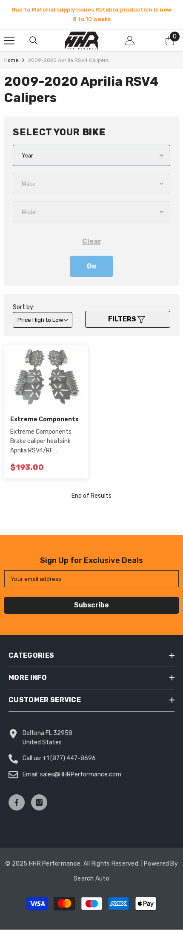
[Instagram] (39, 802)
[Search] (34, 40)
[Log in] (129, 40)
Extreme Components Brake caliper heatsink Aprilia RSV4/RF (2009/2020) (40, 441)
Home (11, 60)
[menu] (9, 40)
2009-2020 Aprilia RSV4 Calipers (68, 60)
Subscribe (91, 605)
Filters (122, 319)
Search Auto (91, 878)
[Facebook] (17, 802)
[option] (91, 14)
